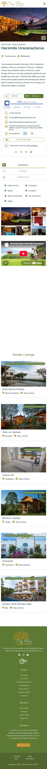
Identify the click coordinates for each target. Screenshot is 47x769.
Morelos (27, 565)
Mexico (31, 393)
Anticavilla (7, 561)
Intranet (24, 711)
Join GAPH (24, 708)
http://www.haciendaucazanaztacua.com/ (22, 122)
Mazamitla (8, 436)
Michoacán (25, 56)
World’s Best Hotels (24, 682)
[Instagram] (23, 655)
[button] (23, 745)
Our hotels (24, 679)
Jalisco (25, 393)
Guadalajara (9, 479)
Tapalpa (8, 522)
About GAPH (24, 715)
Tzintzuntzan (10, 56)
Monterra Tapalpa (11, 518)
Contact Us (24, 696)
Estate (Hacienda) (18, 44)
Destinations (24, 685)
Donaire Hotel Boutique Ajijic (17, 604)
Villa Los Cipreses (11, 432)
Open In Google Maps (23, 139)
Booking (24, 675)
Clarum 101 (8, 475)
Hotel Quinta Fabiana (13, 389)
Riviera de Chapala (12, 393)
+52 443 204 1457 (15, 113)
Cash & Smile (6, 44)
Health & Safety (24, 692)
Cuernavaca (9, 565)
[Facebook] (19, 655)
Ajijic (6, 608)
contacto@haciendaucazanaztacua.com (22, 117)
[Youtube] (28, 655)
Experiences (24, 689)
